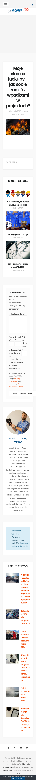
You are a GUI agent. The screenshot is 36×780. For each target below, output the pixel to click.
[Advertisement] (18, 34)
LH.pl (18, 773)
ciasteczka (29, 776)
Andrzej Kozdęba (18, 114)
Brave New (7, 770)
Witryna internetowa (24, 343)
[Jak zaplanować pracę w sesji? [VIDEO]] (18, 250)
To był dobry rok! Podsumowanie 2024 (25, 694)
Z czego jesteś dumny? (18, 234)
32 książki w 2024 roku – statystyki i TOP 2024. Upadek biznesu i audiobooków (25, 668)
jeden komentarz (16, 314)
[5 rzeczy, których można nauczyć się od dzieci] (18, 193)
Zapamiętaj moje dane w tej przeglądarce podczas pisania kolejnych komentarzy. (16, 359)
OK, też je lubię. (18, 778)
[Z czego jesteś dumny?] (18, 220)
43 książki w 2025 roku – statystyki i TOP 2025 (25, 617)
